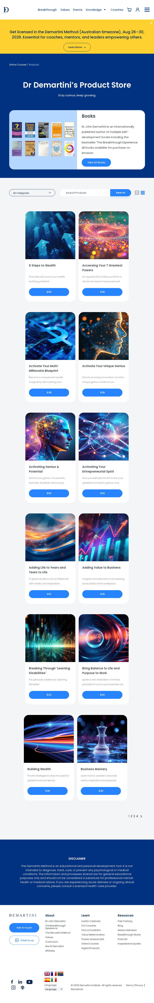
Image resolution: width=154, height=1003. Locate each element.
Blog (120, 925)
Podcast (122, 939)
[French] (54, 975)
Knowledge (94, 10)
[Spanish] (47, 981)
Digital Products (91, 948)
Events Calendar (91, 921)
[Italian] (54, 981)
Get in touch (24, 927)
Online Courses (17, 64)
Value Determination (93, 934)
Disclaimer (77, 989)
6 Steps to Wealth (42, 265)
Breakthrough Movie (129, 934)
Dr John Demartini (55, 921)
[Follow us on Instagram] (13, 988)
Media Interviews (127, 930)
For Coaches (89, 925)
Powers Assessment (93, 939)
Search (120, 192)
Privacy (139, 985)
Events (77, 10)
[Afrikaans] (60, 975)
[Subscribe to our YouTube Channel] (29, 983)
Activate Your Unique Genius (103, 366)
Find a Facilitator (91, 930)
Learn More (77, 47)
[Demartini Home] (22, 915)
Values (65, 10)
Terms (129, 985)
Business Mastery (94, 769)
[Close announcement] (147, 24)
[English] (47, 975)
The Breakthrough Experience (55, 927)
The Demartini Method (57, 932)
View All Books (96, 162)
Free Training (125, 921)
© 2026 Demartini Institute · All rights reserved (96, 985)
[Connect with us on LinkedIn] (20, 983)
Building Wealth (39, 769)
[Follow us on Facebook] (12, 983)
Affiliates (50, 950)
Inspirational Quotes (129, 943)
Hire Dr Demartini (54, 946)
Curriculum (51, 941)
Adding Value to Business (101, 568)
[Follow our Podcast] (23, 988)
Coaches (117, 10)
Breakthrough (47, 10)
